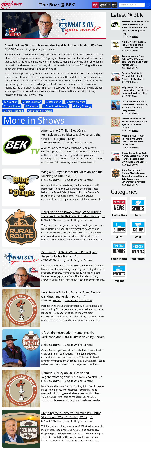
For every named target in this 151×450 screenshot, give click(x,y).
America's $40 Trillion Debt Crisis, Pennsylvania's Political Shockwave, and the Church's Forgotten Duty (70, 134)
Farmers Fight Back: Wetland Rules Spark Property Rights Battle (69, 254)
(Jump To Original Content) (42, 49)
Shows (19, 49)
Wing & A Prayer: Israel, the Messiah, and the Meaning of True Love (134, 44)
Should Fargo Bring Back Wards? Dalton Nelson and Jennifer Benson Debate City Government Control (135, 157)
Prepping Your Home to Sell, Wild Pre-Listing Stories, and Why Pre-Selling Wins (71, 415)
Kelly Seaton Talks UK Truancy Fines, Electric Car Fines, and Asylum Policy (71, 294)
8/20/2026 (126, 130)
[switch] (148, 5)
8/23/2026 (126, 36)
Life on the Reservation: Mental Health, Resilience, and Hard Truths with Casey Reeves (72, 335)
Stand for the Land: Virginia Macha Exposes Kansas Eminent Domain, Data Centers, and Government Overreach (134, 176)
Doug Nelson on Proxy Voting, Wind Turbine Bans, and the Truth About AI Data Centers (71, 214)
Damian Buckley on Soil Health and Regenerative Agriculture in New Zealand (69, 375)
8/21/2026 (126, 67)
